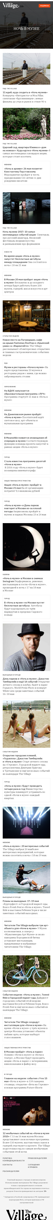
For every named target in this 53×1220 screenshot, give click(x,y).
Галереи (6, 574)
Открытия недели (11, 336)
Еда (6, 363)
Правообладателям (34, 1158)
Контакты (7, 1165)
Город (7, 457)
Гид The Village (10, 89)
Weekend (8, 165)
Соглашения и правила (34, 1166)
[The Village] (11, 6)
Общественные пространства (17, 481)
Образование (10, 387)
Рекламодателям (10, 1171)
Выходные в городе (12, 675)
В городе (8, 1074)
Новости (8, 252)
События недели (10, 752)
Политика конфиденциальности (10, 1159)
